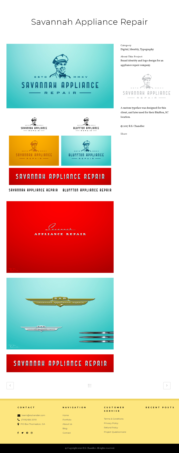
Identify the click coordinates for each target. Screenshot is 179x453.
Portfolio (67, 419)
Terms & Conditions (113, 418)
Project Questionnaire (115, 432)
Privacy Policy (111, 423)
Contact (67, 432)
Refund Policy (111, 427)
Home (66, 415)
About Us (67, 424)
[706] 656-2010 (29, 419)
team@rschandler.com (33, 415)
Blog (65, 428)
